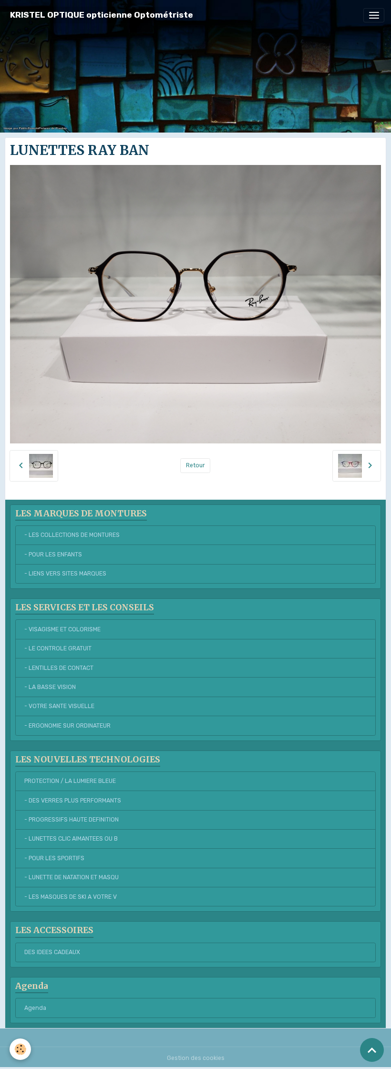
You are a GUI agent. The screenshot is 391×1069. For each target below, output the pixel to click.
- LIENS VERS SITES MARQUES (65, 573)
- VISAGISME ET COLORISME (62, 629)
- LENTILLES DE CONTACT (58, 668)
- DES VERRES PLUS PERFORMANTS (72, 800)
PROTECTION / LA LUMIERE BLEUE (70, 781)
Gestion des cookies (196, 1058)
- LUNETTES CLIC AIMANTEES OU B (71, 838)
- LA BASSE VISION (50, 687)
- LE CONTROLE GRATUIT (58, 648)
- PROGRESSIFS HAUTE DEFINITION (71, 819)
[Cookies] (20, 1049)
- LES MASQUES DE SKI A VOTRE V (70, 897)
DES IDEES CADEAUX (52, 952)
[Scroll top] (372, 1050)
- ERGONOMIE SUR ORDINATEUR (67, 725)
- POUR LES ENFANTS (53, 554)
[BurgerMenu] (373, 15)
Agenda (35, 1008)
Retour (195, 465)
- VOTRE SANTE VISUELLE (59, 706)
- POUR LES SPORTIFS (54, 858)
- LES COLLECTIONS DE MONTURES (72, 535)
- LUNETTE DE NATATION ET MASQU (71, 877)
